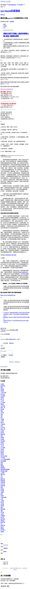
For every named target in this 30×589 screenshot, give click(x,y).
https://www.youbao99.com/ (7, 89)
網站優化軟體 (4, 471)
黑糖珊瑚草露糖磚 (5, 469)
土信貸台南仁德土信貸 (10, 255)
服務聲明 (15, 569)
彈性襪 (2, 505)
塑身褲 (2, 528)
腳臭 (2, 387)
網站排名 (3, 474)
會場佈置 (3, 482)
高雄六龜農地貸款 (23, 272)
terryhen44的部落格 (10, 11)
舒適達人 (3, 520)
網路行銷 (3, 522)
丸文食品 (3, 405)
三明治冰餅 (3, 392)
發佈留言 (3, 356)
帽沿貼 (2, 432)
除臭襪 (2, 389)
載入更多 (3, 348)
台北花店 (3, 484)
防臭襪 (2, 390)
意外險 (2, 454)
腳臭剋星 (3, 385)
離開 (8, 586)
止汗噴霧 (3, 402)
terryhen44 (3, 331)
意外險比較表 (4, 456)
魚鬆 (2, 414)
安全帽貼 (3, 395)
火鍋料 (2, 421)
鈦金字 (2, 502)
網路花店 (3, 479)
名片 (4, 27)
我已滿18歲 (3, 586)
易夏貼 (2, 397)
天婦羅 (2, 419)
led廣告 (2, 500)
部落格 (5, 26)
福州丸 (2, 422)
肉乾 (2, 416)
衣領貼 (2, 384)
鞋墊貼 (2, 404)
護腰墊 (2, 466)
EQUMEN (3, 530)
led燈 (2, 499)
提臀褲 (2, 531)
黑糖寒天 (3, 467)
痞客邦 (11, 339)
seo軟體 (2, 472)
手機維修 (3, 515)
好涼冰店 (3, 394)
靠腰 (2, 462)
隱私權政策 (25, 568)
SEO (2, 475)
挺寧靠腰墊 (3, 461)
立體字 (2, 492)
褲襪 (2, 507)
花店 (2, 477)
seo (1, 523)
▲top (2, 345)
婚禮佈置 (3, 480)
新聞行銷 (3, 525)
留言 (14, 339)
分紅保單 (3, 457)
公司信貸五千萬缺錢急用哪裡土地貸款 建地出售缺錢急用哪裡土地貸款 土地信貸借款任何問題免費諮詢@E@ (16, 314)
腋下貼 (2, 399)
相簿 (4, 24)
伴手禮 (2, 412)
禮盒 (2, 410)
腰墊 (2, 464)
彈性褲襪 (3, 509)
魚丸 (2, 417)
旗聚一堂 (3, 407)
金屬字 (2, 495)
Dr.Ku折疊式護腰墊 (5, 459)
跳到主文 (3, 14)
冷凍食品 (3, 424)
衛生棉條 (3, 519)
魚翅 (2, 426)
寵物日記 (11, 343)
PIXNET (6, 568)
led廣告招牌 (3, 497)
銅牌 (2, 494)
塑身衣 (2, 527)
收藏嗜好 (12, 21)
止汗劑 (2, 400)
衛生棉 (2, 517)
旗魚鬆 (2, 409)
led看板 (2, 504)
